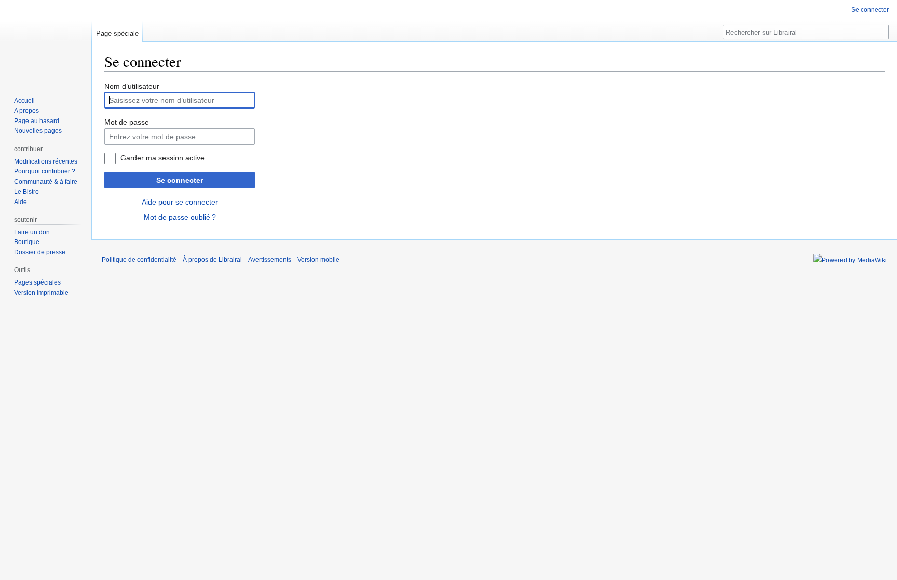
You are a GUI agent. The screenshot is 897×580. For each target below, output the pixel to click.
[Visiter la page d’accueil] (45, 41)
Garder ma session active (162, 158)
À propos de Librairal (212, 259)
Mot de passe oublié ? (180, 217)
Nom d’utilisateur (131, 86)
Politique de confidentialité (139, 259)
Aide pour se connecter (180, 202)
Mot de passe (126, 122)
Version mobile (318, 259)
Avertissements (269, 259)
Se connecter (179, 180)
